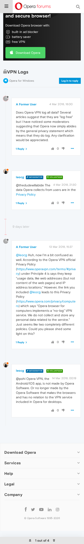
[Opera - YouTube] (41, 509)
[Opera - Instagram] (57, 509)
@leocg (21, 255)
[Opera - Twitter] (33, 509)
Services (12, 463)
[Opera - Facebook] (26, 509)
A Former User (26, 104)
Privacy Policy (26, 194)
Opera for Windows (21, 80)
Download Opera (28, 53)
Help (8, 473)
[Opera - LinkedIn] (50, 509)
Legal (9, 484)
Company (13, 494)
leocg (20, 177)
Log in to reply (69, 80)
